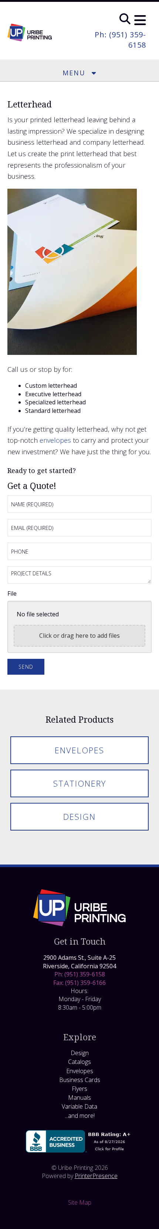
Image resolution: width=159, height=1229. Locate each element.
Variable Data (79, 1106)
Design (79, 816)
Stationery (79, 783)
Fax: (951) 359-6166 (79, 983)
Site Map (79, 1202)
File (12, 593)
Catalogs (79, 1062)
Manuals (79, 1097)
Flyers (79, 1089)
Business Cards (79, 1080)
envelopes (55, 440)
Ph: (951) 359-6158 (79, 974)
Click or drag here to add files (79, 635)
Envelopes (79, 750)
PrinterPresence (96, 1176)
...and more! (80, 1116)
